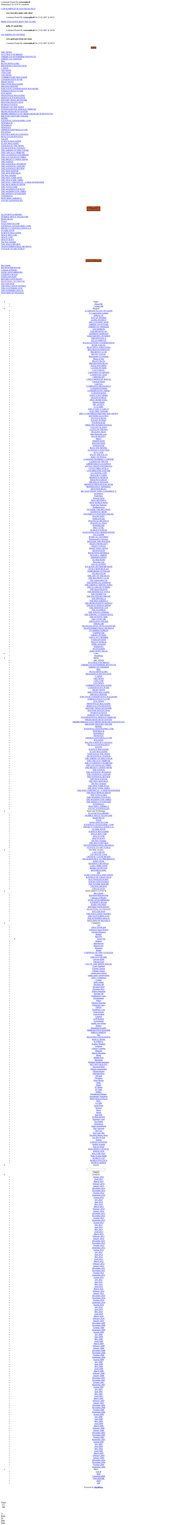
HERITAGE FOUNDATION (13, 98)
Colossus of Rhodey (9, 270)
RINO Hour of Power (98, 1099)
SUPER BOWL (98, 1117)
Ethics (98, 1000)
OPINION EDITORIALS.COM (14, 130)
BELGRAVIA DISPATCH (99, 350)
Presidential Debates (98, 1094)
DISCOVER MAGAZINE (12, 84)
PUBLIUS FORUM (98, 530)
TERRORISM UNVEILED (98, 571)
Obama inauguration (98, 1069)
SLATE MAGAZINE (10, 143)
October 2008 (98, 1355)
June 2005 (99, 1446)
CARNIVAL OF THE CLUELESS (98, 952)
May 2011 (99, 1284)
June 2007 (99, 1392)
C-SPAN (4, 68)
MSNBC (4, 118)
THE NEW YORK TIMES (12, 180)
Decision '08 (99, 984)
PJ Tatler (98, 1090)
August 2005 (98, 1442)
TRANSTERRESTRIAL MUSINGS (16, 246)
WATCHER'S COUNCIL (98, 1149)
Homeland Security (98, 1028)
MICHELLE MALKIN (98, 482)
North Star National (98, 505)
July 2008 (99, 1362)
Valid (99, 1478)
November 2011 (98, 1270)
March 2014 (99, 1207)
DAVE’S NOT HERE (99, 395)
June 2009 (99, 1337)
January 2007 (98, 1403)
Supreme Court (98, 1119)
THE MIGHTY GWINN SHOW (14, 159)
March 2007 (99, 1398)
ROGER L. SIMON (98, 555)
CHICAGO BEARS (98, 957)
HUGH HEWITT (98, 436)
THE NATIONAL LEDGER (13, 166)
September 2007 (98, 1385)
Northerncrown (98, 507)
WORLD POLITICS (98, 1160)
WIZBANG (99, 646)
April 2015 (98, 1179)
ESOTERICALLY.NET (98, 416)
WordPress (98, 656)
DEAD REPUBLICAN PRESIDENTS (98, 859)
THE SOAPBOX (98, 610)
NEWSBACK (7, 123)
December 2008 (98, 1350)
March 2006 (99, 1426)
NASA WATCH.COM (10, 224)
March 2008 (99, 1371)
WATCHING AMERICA (11, 198)
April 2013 (98, 1232)
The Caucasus (98, 1128)
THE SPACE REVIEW (10, 244)
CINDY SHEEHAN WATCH (98, 379)
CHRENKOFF (98, 377)
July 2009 (99, 1334)
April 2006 (98, 1423)
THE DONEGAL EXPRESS (99, 583)
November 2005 (98, 1435)
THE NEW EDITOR (9, 171)
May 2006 (99, 1421)
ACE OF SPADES (98, 318)
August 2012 (98, 1250)
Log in (98, 1471)
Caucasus (98, 955)
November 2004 (98, 1462)
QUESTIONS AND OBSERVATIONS (98, 532)
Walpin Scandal (98, 1144)
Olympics (99, 1078)
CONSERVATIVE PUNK (12, 79)
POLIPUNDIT (98, 516)
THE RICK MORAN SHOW (13, 184)
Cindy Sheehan (98, 966)
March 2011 (98, 1289)
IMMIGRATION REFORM (98, 1030)
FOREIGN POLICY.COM (12, 91)
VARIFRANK (99, 633)
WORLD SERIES (98, 1163)
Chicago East (98, 962)
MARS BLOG (7, 219)
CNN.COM (6, 73)
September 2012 (98, 1248)
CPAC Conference (98, 978)
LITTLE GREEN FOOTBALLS (98, 466)
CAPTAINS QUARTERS (98, 372)
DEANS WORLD (98, 398)
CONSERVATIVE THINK (98, 391)
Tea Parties (98, 1121)
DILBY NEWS (7, 82)
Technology (98, 1124)
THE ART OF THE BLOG (98, 576)
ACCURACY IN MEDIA (12, 54)
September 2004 (98, 1467)
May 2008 (99, 1366)
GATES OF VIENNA (99, 429)
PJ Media (98, 1087)
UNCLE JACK (98, 889)
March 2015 (99, 1181)
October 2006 (98, 1410)
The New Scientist (8, 175)
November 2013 (98, 1216)
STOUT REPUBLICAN (98, 569)
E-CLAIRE (98, 407)
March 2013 (99, 1234)
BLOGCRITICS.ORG (10, 63)
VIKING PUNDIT (98, 635)
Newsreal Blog (99, 1067)
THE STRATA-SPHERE (98, 612)
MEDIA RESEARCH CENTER (14, 111)
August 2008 (98, 1360)
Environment (98, 998)
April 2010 (98, 1314)
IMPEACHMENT (98, 1032)
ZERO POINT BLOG (98, 651)
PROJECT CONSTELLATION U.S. (16, 228)
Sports (98, 1112)
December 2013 (98, 1213)
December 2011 (98, 1268)
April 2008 (98, 1369)
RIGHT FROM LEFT (99, 544)
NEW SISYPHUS (98, 500)
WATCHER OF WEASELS (12, 293)
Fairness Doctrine (99, 1003)
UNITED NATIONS (98, 1142)
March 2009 (99, 1344)
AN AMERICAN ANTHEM (13, 34)
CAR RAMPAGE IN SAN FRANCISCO (18, 9)
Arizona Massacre (98, 932)
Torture (99, 1140)
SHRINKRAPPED (98, 557)
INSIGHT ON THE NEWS (12, 107)
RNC (98, 1101)
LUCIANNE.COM (99, 473)
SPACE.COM (7, 237)
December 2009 (98, 1323)
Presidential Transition (98, 1096)
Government (99, 1021)
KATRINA (98, 1042)
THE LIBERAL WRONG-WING (99, 585)
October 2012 (98, 1245)
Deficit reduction (98, 991)
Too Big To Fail (98, 1137)
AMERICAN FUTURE (99, 324)
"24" (98, 925)
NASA (4, 221)
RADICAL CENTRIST (98, 537)
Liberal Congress (98, 1048)
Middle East (98, 1058)
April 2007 (98, 1396)
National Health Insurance (98, 1062)
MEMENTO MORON (98, 477)
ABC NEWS (6, 52)
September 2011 (98, 1275)
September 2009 (98, 1330)
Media (98, 1055)
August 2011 (99, 1277)
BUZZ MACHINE (98, 366)
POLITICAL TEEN (98, 523)
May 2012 (99, 1257)
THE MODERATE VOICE (98, 592)
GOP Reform (98, 1019)
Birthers (98, 941)
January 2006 (98, 1430)
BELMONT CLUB (99, 352)
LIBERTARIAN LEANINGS (98, 464)
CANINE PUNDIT (99, 368)
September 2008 (98, 1357)
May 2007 (99, 1394)
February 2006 (99, 1428)
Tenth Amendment (98, 1126)
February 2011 (98, 1291)
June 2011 (99, 1282)
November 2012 (98, 1243)
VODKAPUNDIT (98, 640)
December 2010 (98, 1296)
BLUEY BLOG (98, 361)
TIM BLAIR (98, 624)
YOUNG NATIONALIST (12, 200)
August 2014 (98, 1197)
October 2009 (98, 1328)
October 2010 (98, 1300)
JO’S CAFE (99, 452)
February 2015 (99, 1184)
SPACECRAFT (7, 240)
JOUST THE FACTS (98, 455)
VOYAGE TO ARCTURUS (13, 249)
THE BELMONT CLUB (98, 578)
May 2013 (99, 1229)
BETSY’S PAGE (98, 354)
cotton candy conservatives (98, 975)
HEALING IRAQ (98, 432)
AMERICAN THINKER (11, 59)
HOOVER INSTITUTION (12, 102)
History (99, 1026)
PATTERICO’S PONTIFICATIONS (99, 514)
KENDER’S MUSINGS (99, 863)
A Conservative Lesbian (98, 313)
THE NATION (7, 162)
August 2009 (98, 1332)
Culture (99, 980)
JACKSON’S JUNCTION (99, 450)
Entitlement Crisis (98, 996)
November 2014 (98, 1191)
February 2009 (99, 1346)
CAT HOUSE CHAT (98, 854)
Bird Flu (98, 937)
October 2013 (98, 1218)
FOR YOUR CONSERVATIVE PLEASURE (19, 89)
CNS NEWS (6, 75)
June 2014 (99, 1202)
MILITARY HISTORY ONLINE (14, 116)
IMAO (98, 439)
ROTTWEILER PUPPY (99, 879)
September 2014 (98, 1195)
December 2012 (98, 1241)
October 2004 (98, 1465)
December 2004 (98, 1460)
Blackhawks (99, 943)
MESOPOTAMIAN (98, 480)
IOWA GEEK (98, 861)
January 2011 (98, 1293)
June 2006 (99, 1419)
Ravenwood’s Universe (98, 539)
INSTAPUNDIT (98, 443)
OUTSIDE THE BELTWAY (98, 509)
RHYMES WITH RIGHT (11, 279)
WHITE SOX (98, 1151)
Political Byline (98, 519)
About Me (99, 304)
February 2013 (99, 1236)
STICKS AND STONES (98, 882)
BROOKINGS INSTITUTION (14, 66)
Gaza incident (98, 1014)
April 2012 (98, 1259)
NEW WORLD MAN (99, 503)
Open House (99, 1080)
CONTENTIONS (98, 393)
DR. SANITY (98, 404)
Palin (99, 1083)
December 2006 (98, 1405)
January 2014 (98, 1211)
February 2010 (99, 1318)
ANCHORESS (98, 329)
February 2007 (99, 1401)
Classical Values (98, 382)
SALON (4, 139)
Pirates (98, 1085)
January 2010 (98, 1321)
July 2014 (99, 1200)
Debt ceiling (99, 982)
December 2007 (98, 1378)
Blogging (98, 948)
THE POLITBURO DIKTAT (99, 596)
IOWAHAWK (98, 445)
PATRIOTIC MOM (99, 512)
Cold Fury (99, 384)
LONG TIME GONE (98, 866)
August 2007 (98, 1387)
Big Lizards (5, 265)
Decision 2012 (98, 989)
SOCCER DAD (7, 284)
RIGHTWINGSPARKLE (98, 553)
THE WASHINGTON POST (13, 189)
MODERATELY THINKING (98, 487)
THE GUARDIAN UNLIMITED (15, 155)
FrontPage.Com (98, 1010)
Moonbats (99, 1060)
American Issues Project (98, 930)
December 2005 (98, 1433)
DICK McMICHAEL (98, 400)
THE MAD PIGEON (98, 589)
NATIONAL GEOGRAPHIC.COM (16, 121)
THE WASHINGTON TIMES (13, 191)
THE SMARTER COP (98, 608)
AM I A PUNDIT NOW (99, 322)
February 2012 (99, 1264)
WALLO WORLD (98, 642)
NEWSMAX (6, 125)
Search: (96, 1165)
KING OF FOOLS (98, 457)
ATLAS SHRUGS (98, 340)
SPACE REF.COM (9, 235)
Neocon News (98, 498)
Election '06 (98, 994)
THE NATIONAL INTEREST (13, 164)
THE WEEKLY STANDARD (13, 194)
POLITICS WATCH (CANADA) (14, 134)
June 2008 (99, 1364)
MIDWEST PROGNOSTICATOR (98, 484)
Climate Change (98, 968)
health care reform (98, 1023)
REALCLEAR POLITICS (12, 137)
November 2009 (98, 1325)
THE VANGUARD (9, 187)
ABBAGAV (99, 315)
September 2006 (98, 1412)
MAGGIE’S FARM (98, 475)
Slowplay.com (98, 562)
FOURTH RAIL (98, 423)
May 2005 (99, 1449)
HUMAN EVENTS (9, 105)
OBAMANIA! (99, 1074)
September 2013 (98, 1220)
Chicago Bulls (98, 959)
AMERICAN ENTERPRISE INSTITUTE (18, 57)
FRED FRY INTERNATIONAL (98, 425)
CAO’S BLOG (98, 370)
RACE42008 (98, 535)
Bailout (99, 934)
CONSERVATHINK (98, 388)
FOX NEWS (6, 93)
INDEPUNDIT (98, 441)
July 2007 (99, 1389)
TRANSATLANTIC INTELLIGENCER (99, 626)
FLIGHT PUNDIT (98, 420)
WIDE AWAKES (98, 644)
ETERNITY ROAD (9, 274)
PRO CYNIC (98, 528)
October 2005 (98, 1437)
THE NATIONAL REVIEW (13, 168)
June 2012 (99, 1254)
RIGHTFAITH (98, 551)
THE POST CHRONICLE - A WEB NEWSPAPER (22, 182)
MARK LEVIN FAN (98, 868)
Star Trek (98, 1115)
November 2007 (98, 1380)
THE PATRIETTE (98, 594)
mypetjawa (98, 493)
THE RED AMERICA (98, 601)
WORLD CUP (98, 1158)
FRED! (99, 1007)
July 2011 (99, 1280)
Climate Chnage (98, 971)
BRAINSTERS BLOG (98, 363)
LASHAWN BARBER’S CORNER (99, 459)
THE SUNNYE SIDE (99, 617)
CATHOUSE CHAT (98, 375)
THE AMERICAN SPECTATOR (15, 150)
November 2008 (98, 1353)
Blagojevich (98, 946)
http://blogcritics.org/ (98, 434)
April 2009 (98, 1341)
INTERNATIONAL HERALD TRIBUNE (18, 109)
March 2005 (99, 1453)
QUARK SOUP (7, 230)
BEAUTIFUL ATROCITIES (98, 347)
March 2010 (99, 1316)
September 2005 (98, 1439)
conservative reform (99, 973)
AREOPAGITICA (98, 338)
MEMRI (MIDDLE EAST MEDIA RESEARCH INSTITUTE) (27, 114)
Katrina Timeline (98, 1044)
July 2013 (99, 1225)
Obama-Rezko (98, 1071)
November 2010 (98, 1298)
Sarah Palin (98, 1106)
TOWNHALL (7, 196)
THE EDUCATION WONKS (13, 286)
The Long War (99, 1133)
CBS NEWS (6, 70)
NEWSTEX (6, 127)
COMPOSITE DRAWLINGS (98, 386)
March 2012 (99, 1261)
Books (98, 950)
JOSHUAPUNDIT (9, 277)
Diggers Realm (99, 402)
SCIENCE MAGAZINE (11, 141)
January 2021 (98, 1177)
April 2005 (98, 1451)
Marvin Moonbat (98, 1053)
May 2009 (99, 1339)
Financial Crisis (98, 1005)
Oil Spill (98, 1076)
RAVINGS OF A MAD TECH (98, 877)
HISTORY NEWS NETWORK (14, 100)
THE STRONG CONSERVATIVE (98, 614)
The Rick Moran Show (98, 1135)
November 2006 (98, 1407)
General (98, 1016)
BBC (3, 61)
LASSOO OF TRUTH (98, 461)
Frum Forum (99, 1012)
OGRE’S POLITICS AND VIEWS (98, 875)
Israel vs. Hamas (98, 1039)
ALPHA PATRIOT (98, 320)
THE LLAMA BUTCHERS (98, 587)
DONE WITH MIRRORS (12, 272)
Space (98, 1110)
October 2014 (98, 1193)
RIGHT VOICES (98, 546)
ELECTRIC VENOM (99, 411)
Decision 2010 (98, 987)
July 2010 (99, 1307)
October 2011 (98, 1273)
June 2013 (99, 1227)
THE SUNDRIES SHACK (12, 290)
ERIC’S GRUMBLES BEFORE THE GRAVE (98, 413)
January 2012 (98, 1266)
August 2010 (98, 1305)
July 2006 (99, 1417)
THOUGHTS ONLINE (98, 621)
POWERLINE (99, 525)
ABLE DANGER (98, 927)
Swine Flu (101, 939)
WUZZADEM (99, 649)
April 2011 (98, 1286)
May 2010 (99, 1312)
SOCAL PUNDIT (98, 564)
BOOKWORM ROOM (10, 268)
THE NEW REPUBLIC (11, 173)
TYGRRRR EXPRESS (98, 630)
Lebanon (98, 1046)
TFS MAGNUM (98, 573)
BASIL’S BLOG (99, 345)
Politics (99, 1092)
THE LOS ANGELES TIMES (13, 157)
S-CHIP (98, 1103)
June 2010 (99, 1309)
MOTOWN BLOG (98, 489)
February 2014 (99, 1209)
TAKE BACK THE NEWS (12, 146)
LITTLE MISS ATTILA (99, 468)
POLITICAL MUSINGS (98, 521)
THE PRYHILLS (98, 598)
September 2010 (98, 1302)
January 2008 (98, 1376)
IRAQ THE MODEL (98, 448)
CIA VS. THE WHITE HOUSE (98, 964)
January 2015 (98, 1186)
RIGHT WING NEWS (98, 548)
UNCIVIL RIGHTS (98, 886)
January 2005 (98, 1458)
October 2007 (98, 1382)
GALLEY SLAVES (98, 427)
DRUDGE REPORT (9, 86)
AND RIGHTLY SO (98, 331)
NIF (98, 873)
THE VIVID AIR (98, 619)
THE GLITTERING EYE (12, 288)
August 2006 (98, 1414)
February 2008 (99, 1373)
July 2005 (99, 1444)
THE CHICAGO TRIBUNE (13, 152)
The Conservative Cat (98, 580)
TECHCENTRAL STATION (13, 148)
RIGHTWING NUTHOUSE (13, 281)
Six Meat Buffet (98, 560)
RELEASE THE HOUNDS (98, 541)
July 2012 (99, 1252)
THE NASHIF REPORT (98, 884)
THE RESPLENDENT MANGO (98, 603)
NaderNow (98, 496)
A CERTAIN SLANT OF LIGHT (99, 311)
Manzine (98, 1051)
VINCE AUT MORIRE (98, 637)
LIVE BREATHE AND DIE (98, 471)
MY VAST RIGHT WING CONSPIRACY (98, 491)
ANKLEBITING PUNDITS (98, 336)
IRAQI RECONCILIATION (98, 1037)
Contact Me (98, 306)
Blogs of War (98, 359)
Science (99, 1108)
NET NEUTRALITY (98, 1064)
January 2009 (98, 1348)
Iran (98, 1035)
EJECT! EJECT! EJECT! (98, 409)
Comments (98, 1476)
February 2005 (99, 1455)
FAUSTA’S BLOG (98, 418)
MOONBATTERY (98, 870)
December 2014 (98, 1188)
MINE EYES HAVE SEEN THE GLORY (18, 22)
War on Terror (98, 1147)
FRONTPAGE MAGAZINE (13, 95)
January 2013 (98, 1238)
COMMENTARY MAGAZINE (14, 77)
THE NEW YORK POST (11, 178)
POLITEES (6, 132)
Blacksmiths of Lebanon (98, 356)
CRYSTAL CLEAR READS (99, 857)
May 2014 (99, 1204)
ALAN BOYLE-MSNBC (11, 214)
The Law (98, 1131)
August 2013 (98, 1222)
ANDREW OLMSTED (98, 334)
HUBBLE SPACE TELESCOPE (14, 217)
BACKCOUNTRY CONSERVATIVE (98, 343)
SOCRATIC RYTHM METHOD (98, 567)
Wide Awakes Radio (98, 1156)
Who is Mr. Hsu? (98, 1153)
